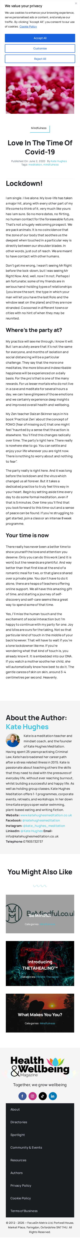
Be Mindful (40, 915)
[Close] (76, 3)
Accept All (40, 38)
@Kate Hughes (32, 831)
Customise (40, 48)
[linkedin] (53, 1096)
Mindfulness (47, 924)
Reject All (40, 59)
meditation (35, 164)
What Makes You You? (40, 1015)
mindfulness (51, 164)
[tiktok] (43, 1096)
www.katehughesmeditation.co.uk (46, 815)
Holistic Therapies (48, 976)
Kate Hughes (59, 161)
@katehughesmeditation (41, 820)
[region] (40, 33)
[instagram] (33, 1096)
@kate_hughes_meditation (44, 826)
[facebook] (22, 1096)
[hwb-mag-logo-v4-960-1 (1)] (40, 1058)
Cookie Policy (28, 26)
